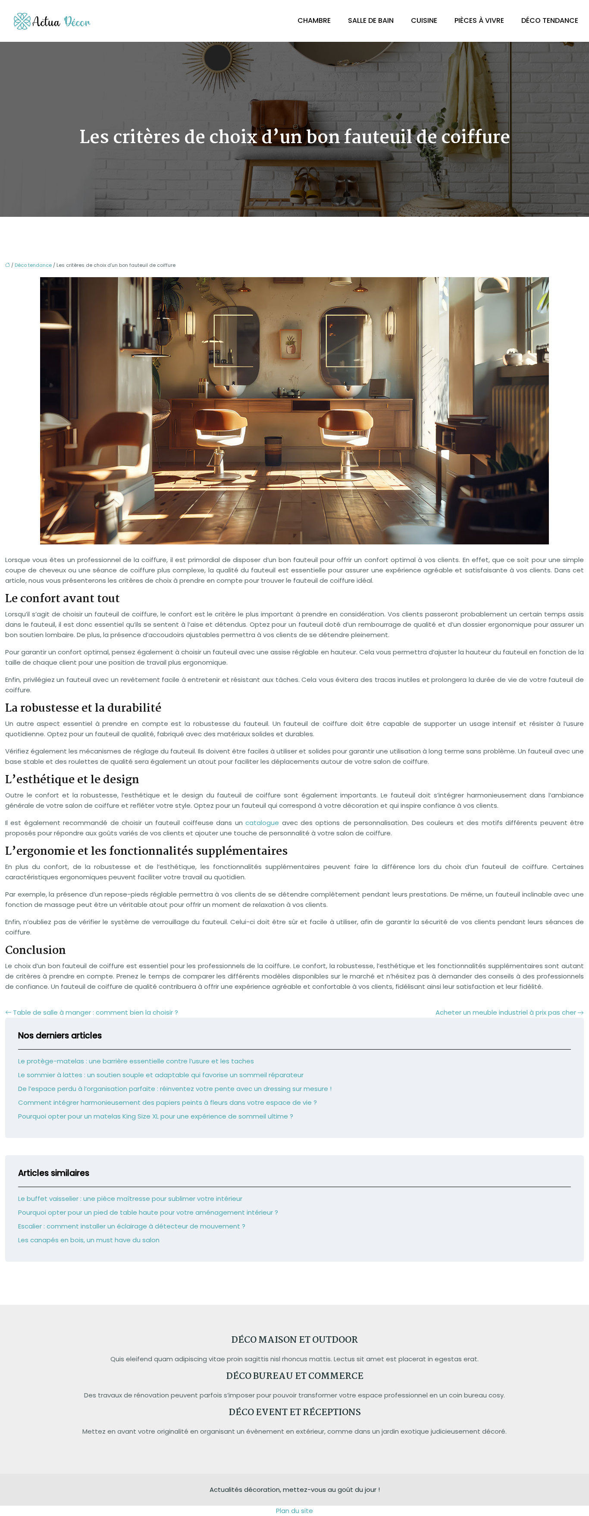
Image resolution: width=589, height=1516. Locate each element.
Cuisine (424, 20)
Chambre (314, 20)
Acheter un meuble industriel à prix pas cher (505, 1012)
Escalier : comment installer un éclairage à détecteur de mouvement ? (131, 1226)
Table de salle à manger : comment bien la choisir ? (95, 1012)
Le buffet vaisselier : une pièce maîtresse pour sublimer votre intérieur (130, 1198)
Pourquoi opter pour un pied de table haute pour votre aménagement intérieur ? (148, 1212)
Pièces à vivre (479, 20)
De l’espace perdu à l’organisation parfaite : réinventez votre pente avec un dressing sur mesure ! (175, 1088)
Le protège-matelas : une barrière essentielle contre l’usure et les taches (136, 1061)
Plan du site (294, 1510)
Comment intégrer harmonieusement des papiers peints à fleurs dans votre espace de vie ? (167, 1102)
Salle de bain (371, 20)
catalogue (262, 822)
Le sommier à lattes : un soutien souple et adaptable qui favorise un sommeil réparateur (161, 1074)
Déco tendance (549, 20)
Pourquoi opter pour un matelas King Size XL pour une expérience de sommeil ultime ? (155, 1116)
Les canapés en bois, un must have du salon (89, 1239)
